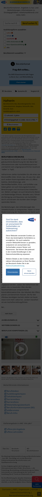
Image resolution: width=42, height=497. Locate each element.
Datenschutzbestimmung (15, 266)
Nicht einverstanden (29, 272)
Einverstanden (12, 272)
